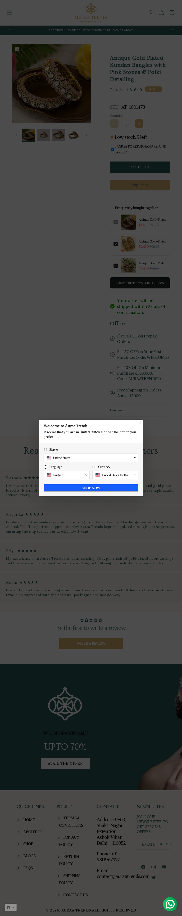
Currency (104, 467)
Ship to (53, 450)
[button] (11, 907)
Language (55, 467)
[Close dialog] (139, 423)
